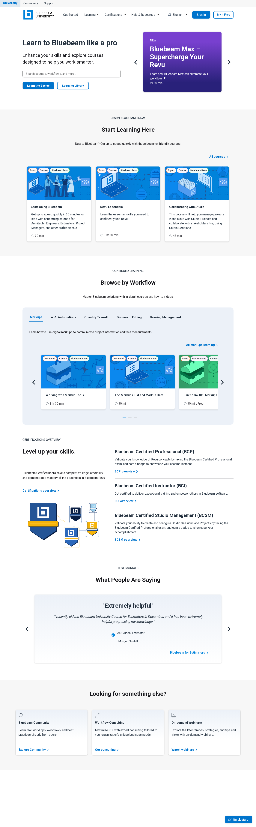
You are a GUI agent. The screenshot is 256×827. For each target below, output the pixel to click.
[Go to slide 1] (178, 95)
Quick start (240, 819)
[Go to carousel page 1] (124, 417)
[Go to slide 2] (184, 95)
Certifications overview (39, 490)
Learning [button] (90, 14)
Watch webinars (182, 749)
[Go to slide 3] (190, 95)
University (10, 3)
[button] (178, 15)
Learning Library (73, 85)
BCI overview (124, 501)
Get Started (70, 14)
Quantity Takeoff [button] (96, 317)
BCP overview (125, 471)
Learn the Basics (38, 85)
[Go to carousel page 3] (135, 417)
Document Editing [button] (129, 317)
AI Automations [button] (65, 317)
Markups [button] (36, 317)
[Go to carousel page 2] (130, 417)
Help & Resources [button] (143, 14)
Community (30, 3)
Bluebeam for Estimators (187, 653)
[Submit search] (117, 73)
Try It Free (223, 14)
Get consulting (105, 749)
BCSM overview (126, 539)
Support (49, 3)
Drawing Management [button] (165, 317)
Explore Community (32, 749)
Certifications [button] (113, 14)
